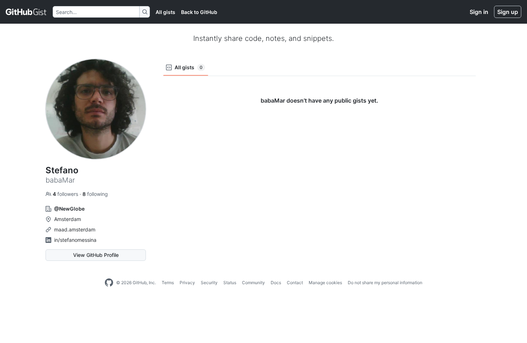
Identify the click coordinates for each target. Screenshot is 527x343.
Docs (276, 282)
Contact (295, 282)
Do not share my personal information (385, 282)
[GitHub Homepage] (109, 282)
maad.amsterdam (74, 229)
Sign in (479, 11)
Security (209, 282)
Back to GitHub (199, 12)
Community (253, 282)
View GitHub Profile (96, 255)
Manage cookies (325, 282)
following (95, 194)
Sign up (507, 11)
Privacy (187, 282)
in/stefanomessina (75, 240)
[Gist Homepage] (26, 12)
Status (229, 282)
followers (66, 194)
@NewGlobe (69, 209)
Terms (168, 282)
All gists (165, 12)
